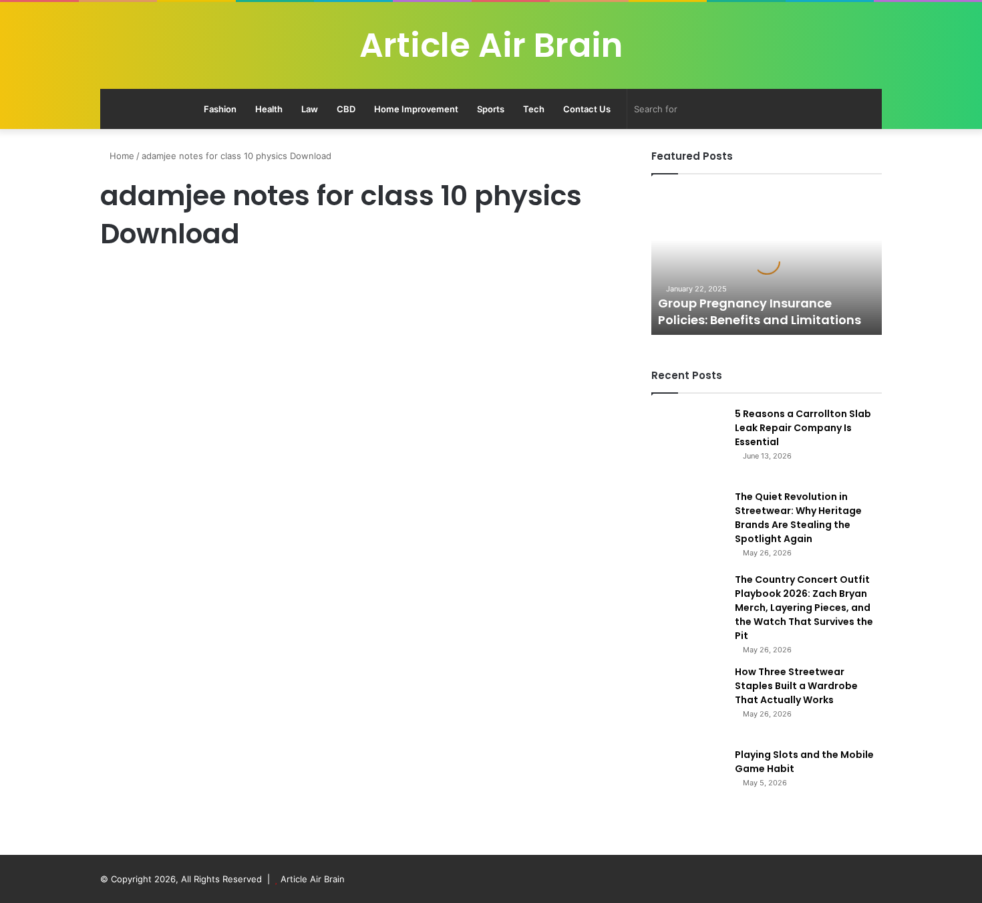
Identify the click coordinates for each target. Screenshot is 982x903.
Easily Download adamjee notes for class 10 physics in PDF (220, 326)
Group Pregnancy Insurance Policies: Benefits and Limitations (759, 311)
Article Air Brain (313, 879)
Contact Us (587, 109)
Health (269, 109)
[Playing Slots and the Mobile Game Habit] (688, 784)
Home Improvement (416, 109)
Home (120, 155)
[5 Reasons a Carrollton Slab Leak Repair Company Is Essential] (688, 444)
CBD (346, 109)
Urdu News (127, 280)
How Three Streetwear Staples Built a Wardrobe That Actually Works (796, 685)
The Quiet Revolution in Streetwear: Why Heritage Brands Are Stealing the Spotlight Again (798, 517)
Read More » (136, 704)
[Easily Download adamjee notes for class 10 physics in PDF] (225, 523)
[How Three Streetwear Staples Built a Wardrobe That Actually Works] (688, 702)
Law (309, 109)
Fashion (220, 109)
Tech (533, 109)
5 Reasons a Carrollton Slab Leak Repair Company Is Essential (803, 427)
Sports (490, 109)
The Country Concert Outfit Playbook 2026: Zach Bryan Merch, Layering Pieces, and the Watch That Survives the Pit (804, 607)
